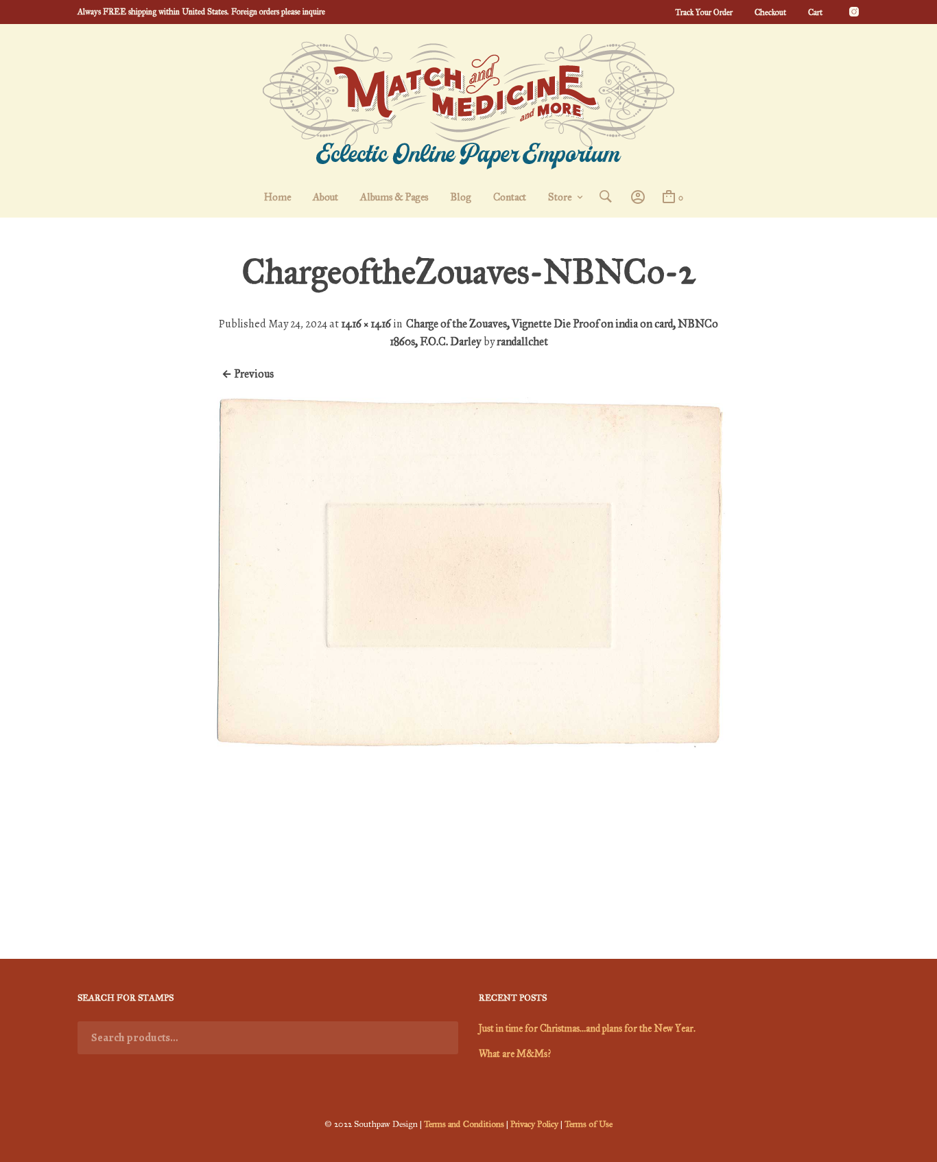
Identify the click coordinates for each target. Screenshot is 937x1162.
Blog (460, 197)
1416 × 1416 (366, 323)
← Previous (248, 373)
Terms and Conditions (464, 1124)
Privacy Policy (534, 1124)
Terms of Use (589, 1124)
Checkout (770, 12)
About (325, 197)
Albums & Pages (394, 197)
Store (559, 197)
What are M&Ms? (515, 1054)
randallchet (522, 341)
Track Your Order (704, 12)
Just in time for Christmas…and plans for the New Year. (587, 1028)
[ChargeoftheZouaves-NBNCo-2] (468, 908)
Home (277, 197)
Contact (509, 197)
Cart (815, 12)
